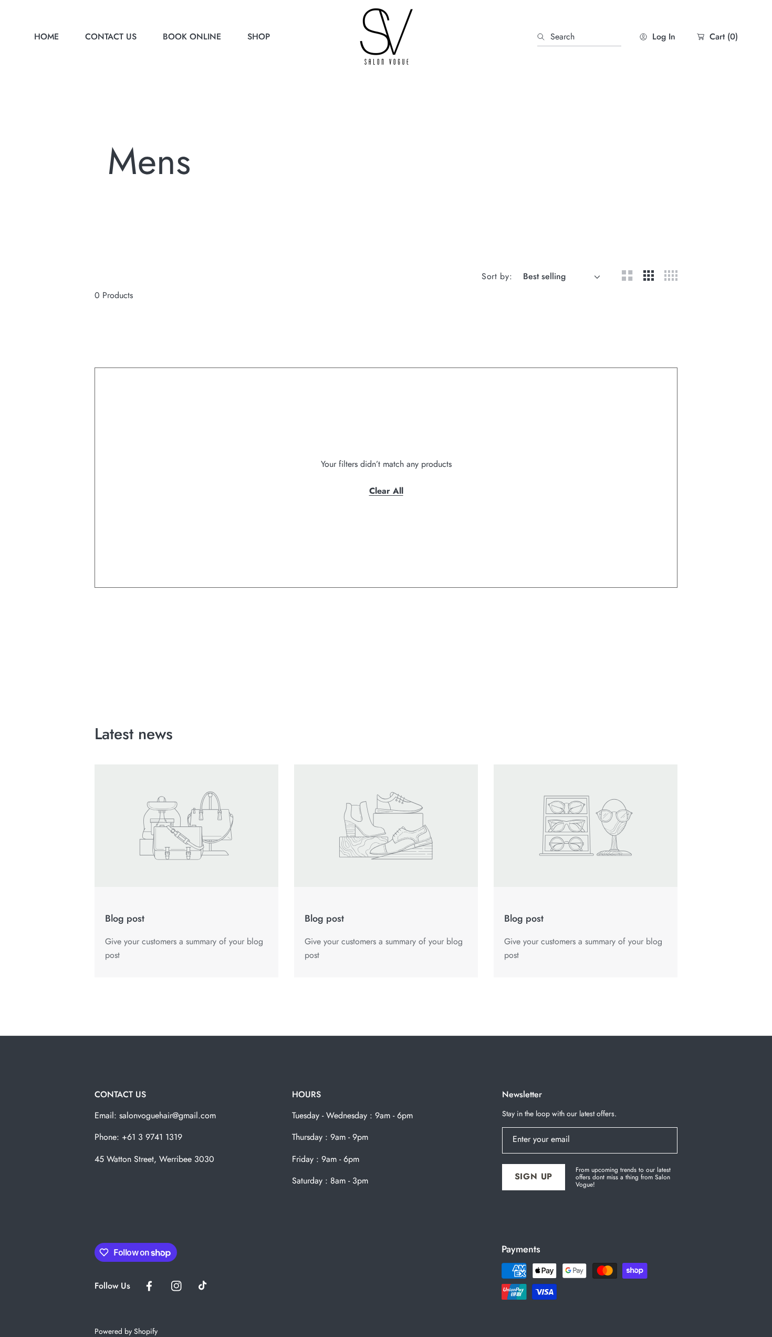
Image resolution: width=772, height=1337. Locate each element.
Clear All (386, 491)
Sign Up (534, 1176)
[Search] (543, 36)
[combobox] (579, 36)
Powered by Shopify (126, 1331)
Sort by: (497, 276)
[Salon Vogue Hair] (386, 37)
